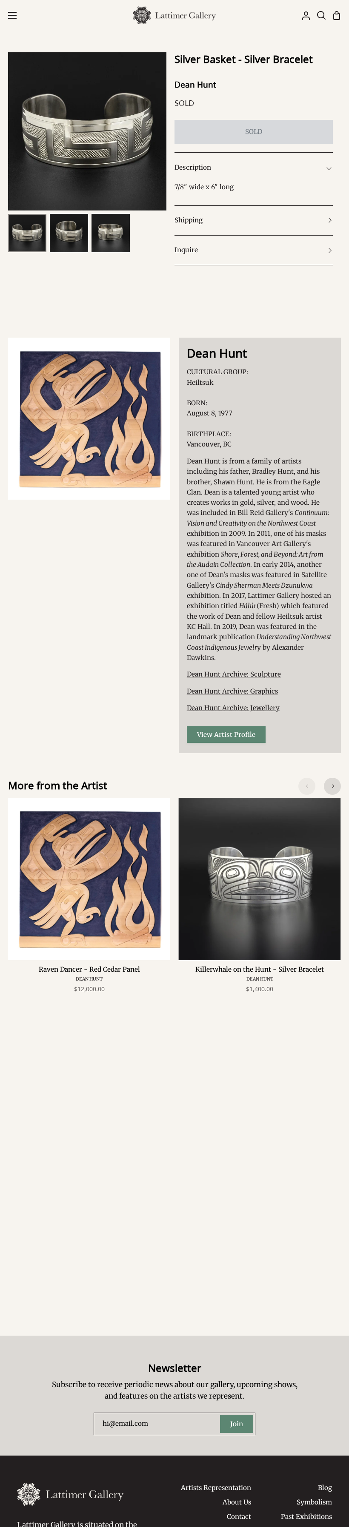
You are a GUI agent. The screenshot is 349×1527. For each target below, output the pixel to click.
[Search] (318, 15)
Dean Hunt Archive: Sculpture (234, 674)
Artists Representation (216, 1488)
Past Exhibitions (306, 1517)
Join (236, 1424)
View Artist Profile (226, 735)
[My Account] (302, 15)
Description (192, 167)
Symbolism (314, 1502)
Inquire (186, 250)
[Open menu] (8, 15)
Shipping (188, 220)
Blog (325, 1488)
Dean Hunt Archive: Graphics (232, 691)
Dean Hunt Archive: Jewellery (233, 708)
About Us (237, 1502)
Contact (239, 1517)
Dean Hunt (195, 84)
